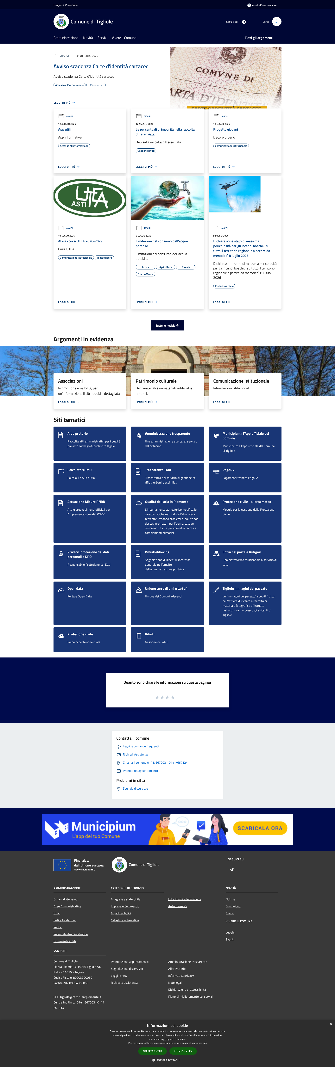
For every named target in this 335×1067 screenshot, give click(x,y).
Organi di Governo (65, 899)
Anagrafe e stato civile (125, 899)
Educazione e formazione (184, 899)
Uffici (57, 913)
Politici (58, 927)
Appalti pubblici (121, 913)
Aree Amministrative (67, 906)
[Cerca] (276, 21)
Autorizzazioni (177, 906)
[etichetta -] (172, 697)
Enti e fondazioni (65, 920)
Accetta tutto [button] (152, 1051)
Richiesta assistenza (124, 982)
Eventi (230, 939)
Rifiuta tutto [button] (183, 1050)
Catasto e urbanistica (125, 920)
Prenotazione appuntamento (130, 961)
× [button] (330, 1024)
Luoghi (230, 932)
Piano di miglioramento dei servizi (190, 996)
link (205, 1043)
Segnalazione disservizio (127, 968)
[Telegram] (242, 21)
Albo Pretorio (177, 968)
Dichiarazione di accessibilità (187, 989)
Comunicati (233, 906)
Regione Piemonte (66, 5)
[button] (167, 1060)
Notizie (230, 899)
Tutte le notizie (165, 325)
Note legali (175, 982)
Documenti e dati (65, 941)
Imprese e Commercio (125, 906)
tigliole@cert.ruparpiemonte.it (80, 997)
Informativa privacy (181, 975)
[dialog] (167, 1043)
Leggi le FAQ (119, 975)
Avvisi (64, 56)
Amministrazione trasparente (187, 961)
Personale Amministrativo (71, 934)
